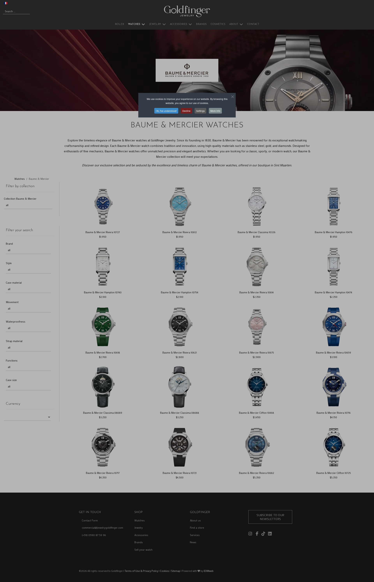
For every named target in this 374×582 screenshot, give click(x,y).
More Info (215, 110)
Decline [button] (186, 110)
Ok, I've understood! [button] (166, 110)
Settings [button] (200, 110)
